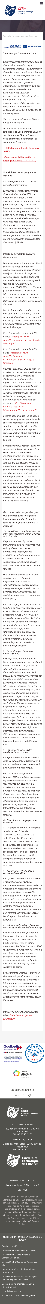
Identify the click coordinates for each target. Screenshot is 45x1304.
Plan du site (31, 1185)
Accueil (6, 36)
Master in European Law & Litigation (18, 1295)
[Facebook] (23, 1096)
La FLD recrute (26, 1180)
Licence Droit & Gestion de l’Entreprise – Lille (20, 1263)
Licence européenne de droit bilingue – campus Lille (19, 1270)
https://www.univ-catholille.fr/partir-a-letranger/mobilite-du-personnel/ (19, 406)
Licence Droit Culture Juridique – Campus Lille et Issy (17, 1256)
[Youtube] (16, 1096)
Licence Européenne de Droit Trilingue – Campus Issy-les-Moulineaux (20, 1278)
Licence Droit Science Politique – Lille (19, 1250)
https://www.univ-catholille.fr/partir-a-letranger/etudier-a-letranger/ (22, 340)
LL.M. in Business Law (11, 1291)
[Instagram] (29, 1096)
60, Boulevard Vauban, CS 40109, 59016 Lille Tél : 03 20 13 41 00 (22, 1131)
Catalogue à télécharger (13, 1246)
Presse (13, 1180)
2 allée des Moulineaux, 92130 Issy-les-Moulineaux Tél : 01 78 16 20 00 (22, 1147)
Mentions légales (14, 1185)
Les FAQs (22, 1190)
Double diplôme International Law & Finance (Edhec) (18, 1285)
